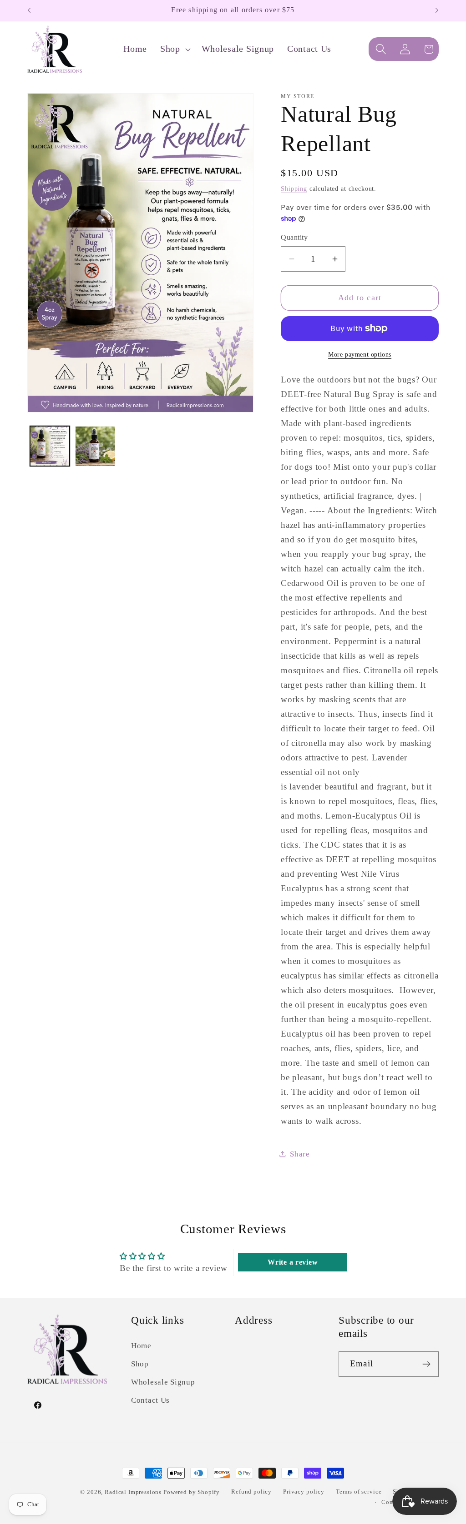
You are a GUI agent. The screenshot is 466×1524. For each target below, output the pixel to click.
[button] (174, 49)
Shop (140, 1364)
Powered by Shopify (191, 1492)
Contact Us (150, 1400)
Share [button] (300, 1154)
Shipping (294, 188)
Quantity (294, 237)
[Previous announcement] (29, 10)
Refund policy (251, 1491)
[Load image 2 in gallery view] (95, 446)
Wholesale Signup (163, 1382)
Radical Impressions (134, 1492)
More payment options (359, 354)
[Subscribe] (426, 1364)
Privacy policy (303, 1491)
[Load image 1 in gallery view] (50, 446)
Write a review (293, 1262)
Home (141, 1345)
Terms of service (358, 1491)
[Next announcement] (437, 10)
